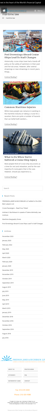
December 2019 (7, 270)
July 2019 (5, 291)
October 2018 (7, 325)
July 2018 (5, 338)
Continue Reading (10, 77)
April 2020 (5, 253)
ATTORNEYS (11, 375)
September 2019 (8, 283)
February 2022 (7, 245)
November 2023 (7, 236)
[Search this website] (22, 188)
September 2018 (8, 329)
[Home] (3, 18)
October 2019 (7, 279)
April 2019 (5, 304)
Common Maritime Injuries (20, 107)
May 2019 (5, 300)
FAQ (25, 375)
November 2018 (7, 321)
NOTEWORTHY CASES (14, 381)
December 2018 (7, 317)
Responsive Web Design (15, 410)
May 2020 (5, 249)
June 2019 (5, 295)
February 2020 (7, 262)
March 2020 (6, 257)
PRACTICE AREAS (29, 369)
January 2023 (6, 240)
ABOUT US (11, 369)
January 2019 (6, 312)
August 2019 (6, 287)
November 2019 (7, 274)
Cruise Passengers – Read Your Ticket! (15, 208)
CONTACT (27, 381)
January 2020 (6, 266)
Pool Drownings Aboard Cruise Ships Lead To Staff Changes (22, 223)
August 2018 (6, 334)
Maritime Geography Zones (11, 219)
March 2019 (6, 308)
